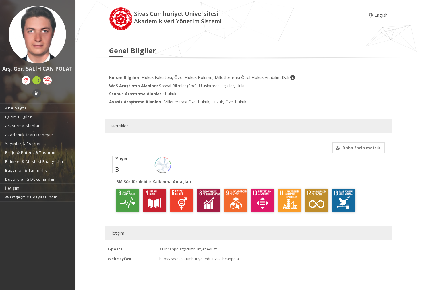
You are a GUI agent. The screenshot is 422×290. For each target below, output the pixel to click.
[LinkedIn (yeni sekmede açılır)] (36, 93)
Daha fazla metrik (361, 147)
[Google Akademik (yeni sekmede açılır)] (26, 80)
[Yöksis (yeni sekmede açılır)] (47, 80)
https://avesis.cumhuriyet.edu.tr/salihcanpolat (199, 258)
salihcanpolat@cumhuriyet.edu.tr (188, 249)
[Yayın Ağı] (163, 164)
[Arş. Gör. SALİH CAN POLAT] (37, 34)
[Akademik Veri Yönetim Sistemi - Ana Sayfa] (121, 18)
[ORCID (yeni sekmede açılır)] (37, 80)
